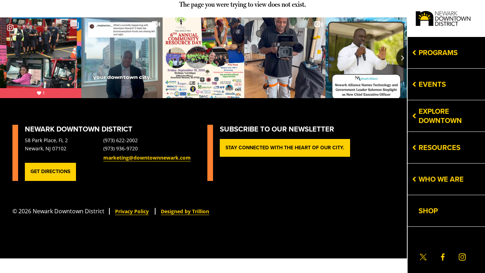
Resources (440, 147)
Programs (438, 52)
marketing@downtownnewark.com (147, 157)
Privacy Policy (132, 211)
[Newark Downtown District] (443, 18)
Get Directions (50, 171)
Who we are (441, 179)
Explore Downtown (440, 116)
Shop (428, 210)
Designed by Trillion (185, 211)
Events (432, 84)
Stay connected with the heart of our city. (284, 147)
